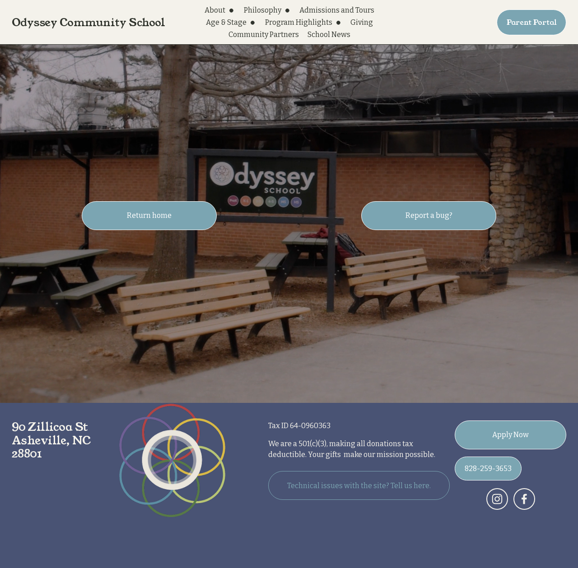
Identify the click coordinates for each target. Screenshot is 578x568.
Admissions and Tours (336, 10)
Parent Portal (532, 22)
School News (329, 34)
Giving (361, 22)
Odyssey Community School (88, 22)
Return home (149, 215)
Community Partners (263, 34)
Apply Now (510, 434)
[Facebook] (524, 499)
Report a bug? (429, 215)
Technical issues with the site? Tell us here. (359, 485)
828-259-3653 (488, 468)
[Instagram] (497, 499)
